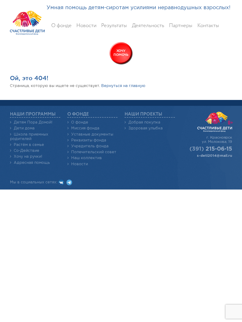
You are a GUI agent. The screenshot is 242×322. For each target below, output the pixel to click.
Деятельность (148, 25)
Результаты (114, 25)
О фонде (61, 25)
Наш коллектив (86, 158)
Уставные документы (92, 134)
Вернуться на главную (123, 86)
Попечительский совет (93, 152)
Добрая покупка (144, 122)
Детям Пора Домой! (33, 122)
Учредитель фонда (89, 146)
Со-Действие (26, 151)
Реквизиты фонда (88, 140)
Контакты (208, 25)
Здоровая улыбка (145, 128)
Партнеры (180, 25)
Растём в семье (29, 145)
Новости (86, 25)
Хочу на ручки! (28, 156)
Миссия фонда (85, 128)
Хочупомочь (121, 53)
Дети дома (24, 128)
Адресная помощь (32, 163)
